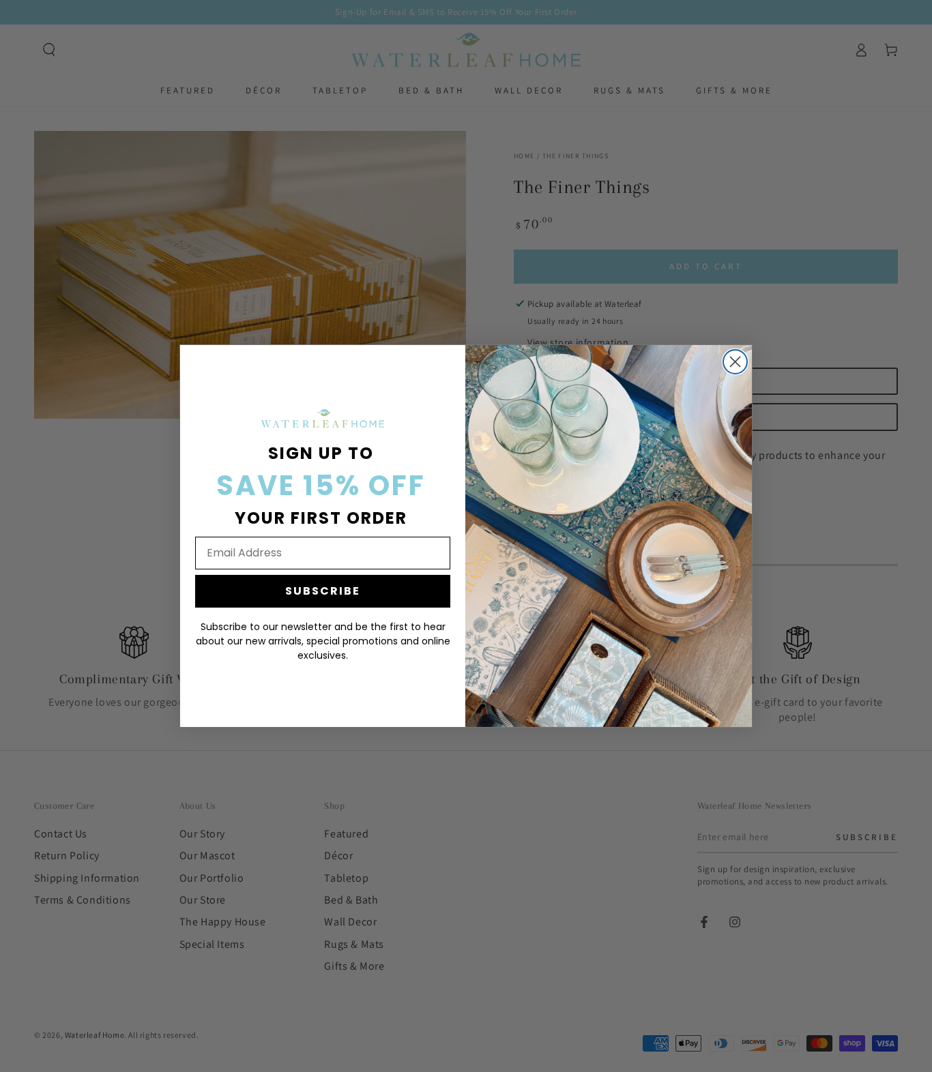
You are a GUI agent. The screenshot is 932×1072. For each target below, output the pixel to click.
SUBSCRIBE (322, 591)
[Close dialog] (735, 362)
